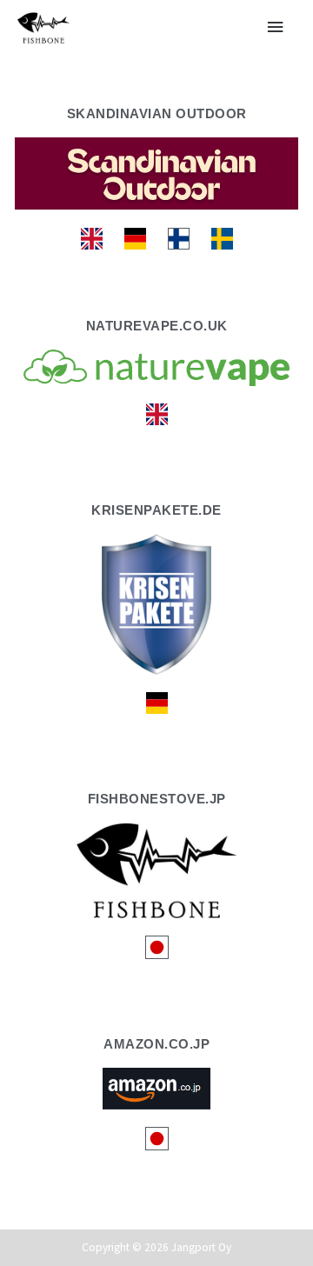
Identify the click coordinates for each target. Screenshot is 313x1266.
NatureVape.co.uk (157, 325)
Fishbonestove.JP (157, 798)
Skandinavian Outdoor (157, 113)
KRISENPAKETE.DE (156, 510)
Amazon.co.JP (156, 1043)
